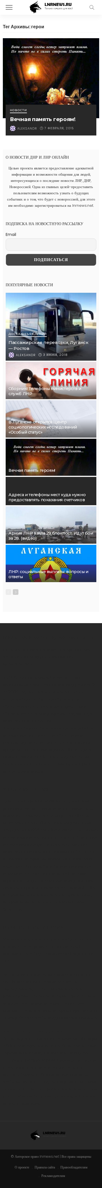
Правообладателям (74, 1167)
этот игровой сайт (77, 887)
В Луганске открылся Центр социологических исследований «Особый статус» (42, 427)
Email (11, 234)
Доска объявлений (27, 334)
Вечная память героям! (43, 119)
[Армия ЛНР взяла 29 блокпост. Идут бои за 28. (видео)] (51, 525)
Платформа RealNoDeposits (31, 1060)
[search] (91, 7)
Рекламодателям (53, 1175)
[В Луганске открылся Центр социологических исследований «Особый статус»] (51, 419)
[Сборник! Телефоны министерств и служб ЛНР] (51, 380)
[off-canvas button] (9, 7)
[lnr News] (50, 7)
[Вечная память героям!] (51, 78)
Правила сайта (45, 1167)
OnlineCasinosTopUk (24, 757)
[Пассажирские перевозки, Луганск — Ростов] (51, 327)
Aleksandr (27, 128)
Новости (18, 110)
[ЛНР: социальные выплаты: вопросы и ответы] (51, 563)
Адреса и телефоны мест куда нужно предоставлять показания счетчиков (47, 497)
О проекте (22, 1167)
